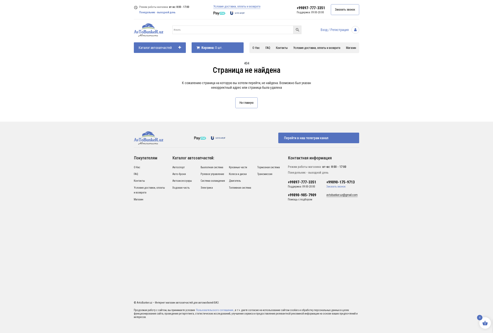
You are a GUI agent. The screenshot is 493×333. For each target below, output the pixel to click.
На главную (246, 103)
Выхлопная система (212, 167)
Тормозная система (268, 167)
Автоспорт (178, 167)
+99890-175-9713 (340, 182)
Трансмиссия (264, 174)
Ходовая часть (181, 187)
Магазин (351, 48)
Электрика (207, 187)
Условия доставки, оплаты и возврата (236, 6)
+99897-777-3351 (311, 8)
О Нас (256, 48)
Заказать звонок (345, 9)
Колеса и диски (238, 174)
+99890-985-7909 (302, 195)
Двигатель (235, 180)
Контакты (282, 48)
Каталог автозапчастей (155, 48)
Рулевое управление (212, 174)
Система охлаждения (213, 180)
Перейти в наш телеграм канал (306, 138)
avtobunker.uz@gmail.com (342, 195)
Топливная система (240, 187)
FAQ (267, 48)
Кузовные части (238, 167)
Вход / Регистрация (335, 30)
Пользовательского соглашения (215, 310)
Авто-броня (179, 174)
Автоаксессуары (182, 180)
